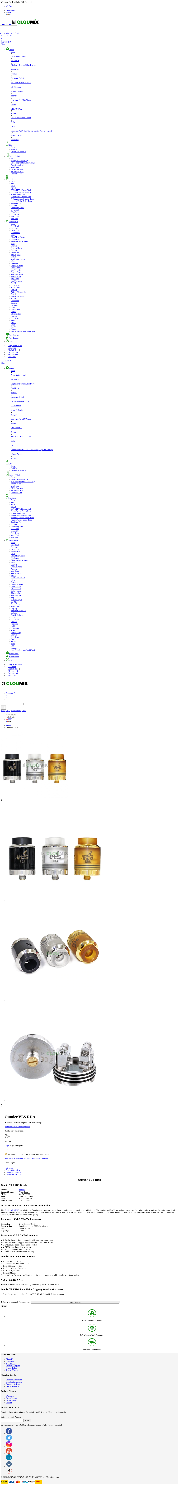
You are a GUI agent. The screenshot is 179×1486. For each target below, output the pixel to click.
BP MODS (15, 61)
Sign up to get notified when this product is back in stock (26, 1158)
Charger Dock (16, 248)
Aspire (6, 33)
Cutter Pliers (15, 285)
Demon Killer (24, 65)
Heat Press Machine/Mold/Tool (23, 331)
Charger (14, 246)
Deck (13, 235)
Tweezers (14, 263)
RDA (13, 186)
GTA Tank (15, 212)
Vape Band (15, 252)
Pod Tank (14, 219)
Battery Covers (16, 272)
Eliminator (15, 239)
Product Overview (13, 1170)
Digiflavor (15, 65)
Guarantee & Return (13, 1384)
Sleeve (13, 257)
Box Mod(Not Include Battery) (23, 163)
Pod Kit (14, 149)
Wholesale (10, 1396)
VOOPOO (27, 131)
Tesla (13, 122)
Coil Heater (15, 318)
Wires (13, 261)
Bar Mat (14, 283)
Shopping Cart (6, 35)
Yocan (15, 140)
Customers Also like (13, 1174)
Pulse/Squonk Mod (18, 165)
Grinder (14, 329)
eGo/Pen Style (16, 281)
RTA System (15, 255)
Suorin (22, 118)
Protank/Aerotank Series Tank (22, 199)
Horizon (28, 83)
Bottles (13, 298)
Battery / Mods (14, 156)
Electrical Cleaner (17, 296)
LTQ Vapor (26, 100)
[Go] (3, 707)
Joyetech (14, 91)
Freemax (14, 74)
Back (13, 52)
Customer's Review (13, 1172)
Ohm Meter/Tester (18, 237)
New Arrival (14, 335)
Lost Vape (16, 100)
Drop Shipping (11, 1398)
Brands (11, 50)
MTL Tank (15, 210)
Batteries (14, 294)
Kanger (13, 96)
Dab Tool (14, 327)
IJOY (13, 87)
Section (13, 323)
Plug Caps (15, 279)
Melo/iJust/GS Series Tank (21, 197)
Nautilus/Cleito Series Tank (21, 201)
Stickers (14, 303)
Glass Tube (15, 230)
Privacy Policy (11, 1368)
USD (10, 12)
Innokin (18, 87)
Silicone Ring (16, 314)
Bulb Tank (15, 214)
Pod (12, 348)
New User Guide (12, 1386)
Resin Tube (15, 287)
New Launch (14, 338)
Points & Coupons (13, 1366)
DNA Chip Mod (17, 169)
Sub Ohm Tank (17, 203)
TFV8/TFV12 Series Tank (21, 190)
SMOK (15, 118)
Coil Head (15, 226)
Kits (10, 145)
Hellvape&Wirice (18, 83)
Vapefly (50, 131)
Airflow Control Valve (19, 241)
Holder (13, 307)
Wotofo (20, 135)
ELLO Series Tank (18, 194)
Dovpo (33, 65)
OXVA (19, 109)
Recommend (13, 354)
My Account (10, 6)
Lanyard (14, 316)
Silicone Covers (17, 274)
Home (8, 725)
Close (3, 44)
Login (7, 1145)
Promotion (13, 341)
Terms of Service (12, 1370)
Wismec (14, 135)
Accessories (13, 222)
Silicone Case (16, 277)
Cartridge (14, 228)
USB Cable (15, 309)
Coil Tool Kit (16, 270)
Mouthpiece (15, 233)
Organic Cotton (17, 266)
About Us (9, 1359)
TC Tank (14, 205)
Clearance (13, 352)
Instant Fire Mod (17, 172)
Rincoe (13, 113)
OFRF (13, 109)
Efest (17, 69)
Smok (17, 33)
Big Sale (12, 350)
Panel (13, 320)
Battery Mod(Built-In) (19, 161)
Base (12, 244)
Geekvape (15, 78)
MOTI (13, 104)
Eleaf (13, 69)
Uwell (12, 33)
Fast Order (12, 357)
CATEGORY (6, 42)
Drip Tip (14, 290)
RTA (12, 183)
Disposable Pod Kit (18, 152)
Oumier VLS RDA (12, 1210)
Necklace (14, 305)
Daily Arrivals (15, 346)
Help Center (10, 10)
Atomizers (12, 179)
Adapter (14, 250)
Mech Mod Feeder (18, 259)
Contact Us (10, 1361)
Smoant (28, 118)
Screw (13, 312)
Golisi (21, 78)
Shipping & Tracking (14, 1382)
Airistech (22, 56)
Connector (15, 301)
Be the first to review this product (17, 1127)
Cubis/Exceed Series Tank (21, 192)
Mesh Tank (15, 216)
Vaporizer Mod (16, 174)
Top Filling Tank (17, 208)
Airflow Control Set (18, 292)
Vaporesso (16, 131)
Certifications (11, 1400)
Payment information (14, 1380)
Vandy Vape (40, 131)
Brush (13, 325)
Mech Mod (15, 167)
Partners (9, 1403)
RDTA (13, 188)
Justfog (20, 91)
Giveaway (10, 1168)
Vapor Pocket (16, 268)
